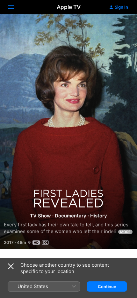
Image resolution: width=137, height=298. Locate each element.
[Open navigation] (15, 7)
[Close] (11, 266)
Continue (107, 286)
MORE (125, 232)
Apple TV (69, 7)
